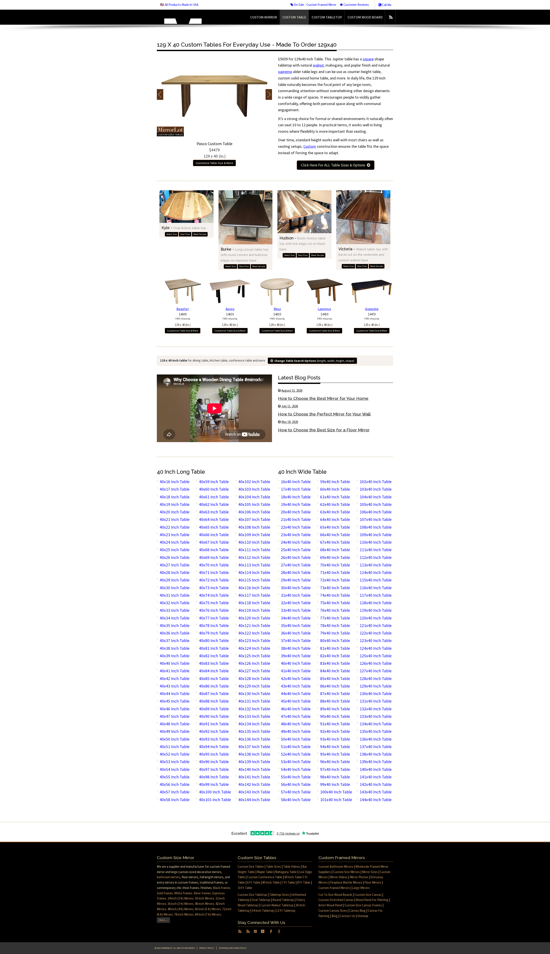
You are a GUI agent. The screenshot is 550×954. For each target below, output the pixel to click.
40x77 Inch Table (214, 618)
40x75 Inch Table (214, 602)
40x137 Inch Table (254, 746)
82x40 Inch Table (335, 655)
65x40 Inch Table (335, 527)
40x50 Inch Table (174, 739)
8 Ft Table (303, 882)
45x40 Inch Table (296, 701)
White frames (183, 893)
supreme (285, 71)
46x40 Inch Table (296, 708)
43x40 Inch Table (296, 686)
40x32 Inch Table (174, 602)
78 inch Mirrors (184, 914)
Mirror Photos (359, 877)
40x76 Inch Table (214, 610)
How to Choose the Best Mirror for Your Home (323, 398)
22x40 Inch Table (296, 527)
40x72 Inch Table (214, 580)
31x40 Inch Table (296, 595)
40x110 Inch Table (254, 542)
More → (163, 920)
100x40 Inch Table (336, 791)
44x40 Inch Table (296, 693)
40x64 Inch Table (214, 519)
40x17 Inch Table (174, 489)
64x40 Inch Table (335, 519)
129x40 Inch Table (376, 686)
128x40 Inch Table (376, 678)
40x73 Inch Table (214, 587)
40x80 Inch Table (214, 640)
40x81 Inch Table (214, 648)
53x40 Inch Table (296, 761)
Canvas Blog (357, 910)
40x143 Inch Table (254, 791)
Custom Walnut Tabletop (276, 905)
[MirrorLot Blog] (391, 17)
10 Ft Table (245, 888)
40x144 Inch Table (254, 799)
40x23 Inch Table (174, 534)
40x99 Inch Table (214, 784)
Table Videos (291, 866)
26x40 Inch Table (296, 557)
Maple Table (265, 872)
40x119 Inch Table (254, 610)
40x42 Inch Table (174, 678)
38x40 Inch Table (296, 648)
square (368, 58)
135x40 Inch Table (376, 731)
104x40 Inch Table (376, 496)
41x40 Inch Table (296, 670)
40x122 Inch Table (254, 633)
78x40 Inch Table (335, 625)
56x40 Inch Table (296, 784)
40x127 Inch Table (254, 670)
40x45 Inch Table (174, 701)
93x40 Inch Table (335, 739)
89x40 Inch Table (335, 708)
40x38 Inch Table (174, 648)
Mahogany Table (286, 872)
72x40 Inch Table (335, 580)
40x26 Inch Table (174, 557)
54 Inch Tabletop (263, 910)
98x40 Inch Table (335, 776)
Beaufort (182, 309)
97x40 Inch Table (335, 769)
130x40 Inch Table (376, 693)
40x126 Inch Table (254, 663)
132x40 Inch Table (376, 708)
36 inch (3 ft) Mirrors (181, 904)
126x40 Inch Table (376, 663)
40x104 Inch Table (254, 496)
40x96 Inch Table (214, 761)
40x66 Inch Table (214, 534)
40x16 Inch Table (174, 481)
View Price (185, 234)
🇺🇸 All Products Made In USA (179, 5)
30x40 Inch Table (296, 587)
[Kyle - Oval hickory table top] (186, 206)
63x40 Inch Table (335, 511)
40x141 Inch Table (254, 776)
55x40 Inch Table (296, 776)
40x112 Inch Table (254, 557)
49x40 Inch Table (296, 731)
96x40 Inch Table (335, 761)
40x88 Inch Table (214, 701)
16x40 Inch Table (296, 481)
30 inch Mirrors (204, 898)
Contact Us (347, 916)
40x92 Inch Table (214, 731)
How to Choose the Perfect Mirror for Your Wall (324, 414)
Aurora (230, 309)
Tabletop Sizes (279, 895)
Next (268, 94)
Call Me (386, 5)
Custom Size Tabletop (252, 895)
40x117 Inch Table (254, 595)
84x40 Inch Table (335, 670)
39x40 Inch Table (296, 655)
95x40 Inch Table (335, 754)
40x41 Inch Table (174, 670)
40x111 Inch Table (254, 549)
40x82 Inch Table (214, 655)
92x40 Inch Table (335, 731)
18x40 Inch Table (296, 496)
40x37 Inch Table (174, 640)
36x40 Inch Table (296, 633)
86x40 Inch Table (335, 686)
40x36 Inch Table (174, 633)
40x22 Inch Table (174, 527)
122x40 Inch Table (376, 633)
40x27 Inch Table (174, 565)
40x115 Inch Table (254, 580)
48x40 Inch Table (296, 723)
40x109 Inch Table (254, 534)
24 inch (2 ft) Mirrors (181, 898)
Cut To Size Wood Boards (335, 895)
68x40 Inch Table (335, 549)
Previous (160, 94)
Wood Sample (199, 234)
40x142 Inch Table (254, 784)
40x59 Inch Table (214, 481)
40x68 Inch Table (214, 549)
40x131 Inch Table (254, 701)
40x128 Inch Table (254, 678)
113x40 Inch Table (376, 565)
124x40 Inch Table (376, 648)
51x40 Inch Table (296, 746)
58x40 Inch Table (296, 799)
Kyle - (184, 227)
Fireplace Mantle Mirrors (346, 882)
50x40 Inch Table (296, 739)
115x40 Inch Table (376, 580)
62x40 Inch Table (335, 504)
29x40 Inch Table (296, 580)
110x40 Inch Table (376, 542)
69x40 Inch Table (335, 557)
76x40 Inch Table (335, 610)
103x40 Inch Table (376, 489)
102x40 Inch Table (376, 481)
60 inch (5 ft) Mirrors (208, 909)
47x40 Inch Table (296, 716)
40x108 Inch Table (254, 527)
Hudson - (303, 243)
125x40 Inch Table (376, 655)
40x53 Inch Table (174, 761)
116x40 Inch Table (376, 587)
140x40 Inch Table (376, 769)
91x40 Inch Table (335, 723)
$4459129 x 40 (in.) (324, 319)
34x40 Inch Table (296, 618)
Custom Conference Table (264, 877)
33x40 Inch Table (296, 610)
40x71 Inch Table (214, 572)
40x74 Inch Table (214, 595)
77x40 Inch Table (335, 618)
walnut (318, 65)
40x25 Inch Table (174, 549)
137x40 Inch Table (376, 746)
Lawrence (324, 309)
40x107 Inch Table (254, 519)
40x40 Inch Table (174, 663)
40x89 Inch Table (214, 708)
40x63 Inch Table (214, 511)
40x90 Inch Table (214, 716)
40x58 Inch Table (174, 799)
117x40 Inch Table (376, 595)
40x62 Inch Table (214, 504)
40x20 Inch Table (174, 511)
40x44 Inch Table (174, 693)
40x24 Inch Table (174, 542)
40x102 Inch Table (254, 481)
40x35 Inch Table (174, 625)
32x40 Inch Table (296, 602)
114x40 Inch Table (376, 572)
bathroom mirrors (168, 877)
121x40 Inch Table (376, 625)
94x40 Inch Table (335, 746)
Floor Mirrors (372, 882)
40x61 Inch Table (214, 496)
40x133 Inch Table (254, 716)
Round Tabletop (283, 900)
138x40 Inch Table (376, 754)
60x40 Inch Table (335, 489)
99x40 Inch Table (335, 784)
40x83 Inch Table (214, 663)
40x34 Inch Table (174, 618)
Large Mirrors (361, 888)
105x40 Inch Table (376, 504)
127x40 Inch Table (376, 670)
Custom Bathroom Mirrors (335, 866)
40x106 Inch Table (254, 511)
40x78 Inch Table (214, 625)
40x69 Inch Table (214, 557)
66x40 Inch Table (335, 534)
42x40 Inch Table (296, 678)
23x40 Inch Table (296, 534)
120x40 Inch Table (376, 618)
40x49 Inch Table (174, 731)
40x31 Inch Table (174, 595)
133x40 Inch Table (376, 716)
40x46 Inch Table (174, 708)
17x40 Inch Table (296, 489)
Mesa (277, 309)
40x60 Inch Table (214, 489)
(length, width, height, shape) (314, 361)
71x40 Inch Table (335, 572)
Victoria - (363, 254)
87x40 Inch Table (335, 693)
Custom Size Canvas (368, 895)
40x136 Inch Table (254, 739)
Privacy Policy (206, 948)
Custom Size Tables (251, 866)
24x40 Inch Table (296, 542)
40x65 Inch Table (214, 527)
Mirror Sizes (370, 872)
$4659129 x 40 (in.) (230, 319)
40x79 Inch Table (214, 633)
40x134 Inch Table (254, 723)
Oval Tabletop (261, 900)
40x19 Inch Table (174, 504)
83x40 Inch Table (335, 663)
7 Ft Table (288, 882)
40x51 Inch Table (174, 746)
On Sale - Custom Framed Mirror (314, 5)
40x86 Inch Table (214, 686)
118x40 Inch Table (376, 602)
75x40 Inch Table (335, 602)
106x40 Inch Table (376, 511)
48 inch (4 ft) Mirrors (181, 909)
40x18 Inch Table (174, 496)
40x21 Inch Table (174, 519)
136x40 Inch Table (376, 739)
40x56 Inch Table (174, 784)
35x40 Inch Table (296, 625)
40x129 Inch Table (254, 686)
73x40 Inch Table (335, 587)
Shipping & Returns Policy (233, 948)
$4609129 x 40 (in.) (183, 319)
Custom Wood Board (365, 17)
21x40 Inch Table (296, 519)
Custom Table (294, 17)
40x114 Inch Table (254, 572)
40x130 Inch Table (254, 693)
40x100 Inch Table (215, 791)
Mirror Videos (339, 877)
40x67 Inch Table (214, 542)
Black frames (221, 888)
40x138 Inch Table (254, 754)
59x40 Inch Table (335, 481)
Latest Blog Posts (299, 377)
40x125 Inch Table (254, 655)
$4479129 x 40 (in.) (372, 319)
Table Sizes (273, 866)
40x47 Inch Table (174, 716)
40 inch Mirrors (204, 904)
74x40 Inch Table (335, 595)
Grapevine (372, 309)
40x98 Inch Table (214, 776)
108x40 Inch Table (376, 527)
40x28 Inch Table (174, 572)
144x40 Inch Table (376, 799)
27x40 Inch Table (296, 565)
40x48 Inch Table (174, 723)
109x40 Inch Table (376, 534)
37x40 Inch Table (296, 640)
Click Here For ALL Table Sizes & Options (334, 165)
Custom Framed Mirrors (334, 888)
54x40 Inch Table (296, 769)
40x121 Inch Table (254, 625)
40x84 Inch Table (214, 670)
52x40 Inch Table (296, 754)
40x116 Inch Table (254, 587)
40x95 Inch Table (214, 754)
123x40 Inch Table (376, 640)
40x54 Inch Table (174, 769)
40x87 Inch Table (214, 693)
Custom (309, 146)
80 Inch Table (271, 882)
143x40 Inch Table (376, 791)
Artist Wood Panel (330, 905)
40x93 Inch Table (214, 739)
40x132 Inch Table (254, 708)
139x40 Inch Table (376, 761)
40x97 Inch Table (214, 769)
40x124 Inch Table (254, 648)
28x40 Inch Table (296, 572)
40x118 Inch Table (254, 602)
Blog (335, 916)
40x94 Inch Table (214, 746)
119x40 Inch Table (376, 610)
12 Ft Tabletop (285, 910)
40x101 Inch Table (215, 799)
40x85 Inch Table (214, 678)
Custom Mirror (263, 17)
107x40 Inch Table (376, 519)
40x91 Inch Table (214, 723)
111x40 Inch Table (376, 549)
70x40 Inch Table (335, 565)
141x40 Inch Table (376, 776)
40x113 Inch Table (254, 565)
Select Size (171, 234)
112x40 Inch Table (376, 557)
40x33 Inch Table (174, 610)
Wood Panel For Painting (372, 900)
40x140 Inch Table (254, 769)
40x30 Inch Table (174, 587)
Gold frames (165, 893)
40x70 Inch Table (214, 565)
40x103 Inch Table (254, 489)
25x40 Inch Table (296, 549)
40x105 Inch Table (254, 504)
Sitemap (362, 916)
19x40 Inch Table (296, 504)
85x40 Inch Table (335, 678)
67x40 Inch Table (335, 542)
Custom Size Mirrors (346, 872)
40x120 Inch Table (254, 618)
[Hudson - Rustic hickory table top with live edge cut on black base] (304, 211)
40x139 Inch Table (254, 761)
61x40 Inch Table (335, 496)
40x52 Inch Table (174, 754)
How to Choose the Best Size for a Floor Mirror (324, 430)
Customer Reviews (356, 5)
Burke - (244, 254)
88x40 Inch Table (335, 701)
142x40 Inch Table (376, 784)
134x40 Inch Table (376, 723)
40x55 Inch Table (174, 776)
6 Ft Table (253, 882)
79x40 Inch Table (335, 633)
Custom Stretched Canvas (336, 900)
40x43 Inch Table (174, 686)
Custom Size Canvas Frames (363, 905)
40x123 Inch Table (254, 640)
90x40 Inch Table (335, 716)
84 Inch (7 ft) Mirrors (208, 914)
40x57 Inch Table (174, 791)
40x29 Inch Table (174, 580)
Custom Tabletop (327, 17)
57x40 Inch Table (296, 791)
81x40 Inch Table (335, 648)
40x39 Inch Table (174, 655)
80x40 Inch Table (335, 640)
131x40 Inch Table (376, 701)
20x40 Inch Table (296, 511)
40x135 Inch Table (254, 731)
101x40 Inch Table (336, 799)
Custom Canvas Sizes (332, 910)
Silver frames (202, 893)
